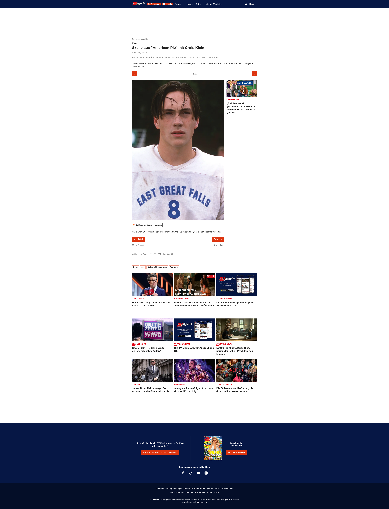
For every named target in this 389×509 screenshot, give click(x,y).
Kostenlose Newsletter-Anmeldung (160, 453)
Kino (147, 39)
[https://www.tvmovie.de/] (139, 4)
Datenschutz (188, 489)
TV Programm (153, 4)
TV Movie (135, 39)
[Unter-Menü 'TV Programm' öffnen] (160, 4)
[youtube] (198, 473)
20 (168, 253)
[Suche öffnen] (246, 4)
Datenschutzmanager (202, 489)
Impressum (160, 489)
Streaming (178, 4)
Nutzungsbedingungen (174, 489)
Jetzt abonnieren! (236, 452)
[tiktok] (191, 473)
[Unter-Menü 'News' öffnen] (192, 4)
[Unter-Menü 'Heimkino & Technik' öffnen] (221, 4)
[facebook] (183, 473)
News (189, 4)
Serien (198, 4)
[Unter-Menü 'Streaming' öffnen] (183, 4)
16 (152, 253)
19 (164, 253)
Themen (209, 492)
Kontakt (216, 492)
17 (156, 253)
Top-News (174, 267)
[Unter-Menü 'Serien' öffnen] (202, 4)
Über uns (189, 492)
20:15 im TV (167, 4)
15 (148, 253)
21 (172, 253)
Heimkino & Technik (212, 4)
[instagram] (206, 473)
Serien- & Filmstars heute (157, 267)
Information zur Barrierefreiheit (222, 489)
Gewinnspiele (200, 492)
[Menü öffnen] (255, 4)
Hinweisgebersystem (177, 492)
